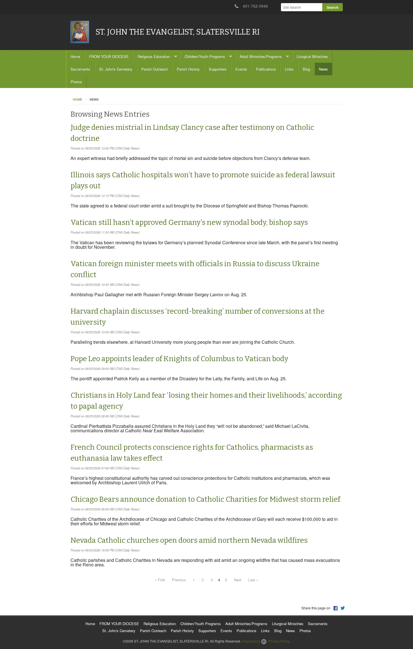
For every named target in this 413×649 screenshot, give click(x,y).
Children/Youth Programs (205, 56)
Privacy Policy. (279, 641)
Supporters (217, 69)
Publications (266, 69)
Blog (306, 69)
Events (241, 69)
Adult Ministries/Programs (261, 56)
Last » (253, 579)
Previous (179, 579)
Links (289, 69)
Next (237, 579)
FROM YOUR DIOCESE (109, 56)
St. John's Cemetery (115, 69)
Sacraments (80, 69)
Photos (76, 81)
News (323, 69)
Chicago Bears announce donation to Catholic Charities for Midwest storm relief (205, 499)
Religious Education (154, 56)
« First (160, 579)
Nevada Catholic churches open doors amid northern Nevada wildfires (189, 540)
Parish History (188, 69)
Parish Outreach (154, 69)
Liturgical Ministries (312, 56)
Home (75, 56)
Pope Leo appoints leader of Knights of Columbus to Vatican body (179, 358)
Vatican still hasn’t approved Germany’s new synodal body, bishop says (189, 222)
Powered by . (254, 641)
